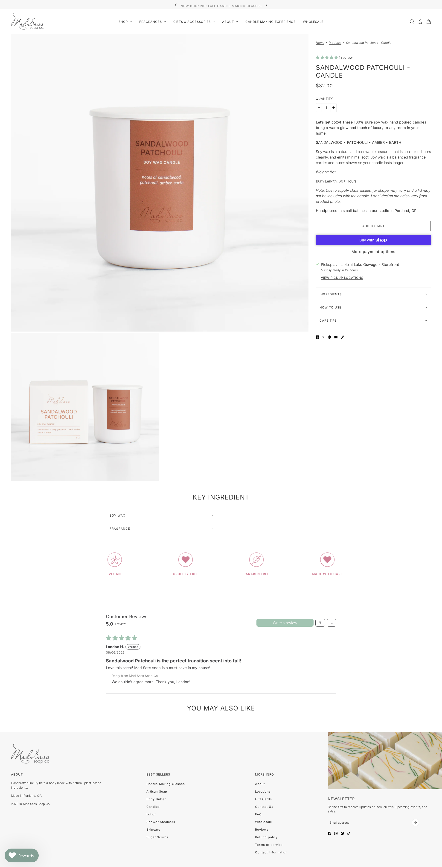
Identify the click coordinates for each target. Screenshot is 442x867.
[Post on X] (323, 337)
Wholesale (263, 822)
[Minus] (319, 107)
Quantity (324, 98)
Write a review (285, 622)
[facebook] (329, 833)
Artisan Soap (156, 791)
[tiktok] (348, 833)
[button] (327, 57)
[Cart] (428, 21)
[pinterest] (342, 833)
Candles (153, 806)
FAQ (258, 814)
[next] (266, 4)
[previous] (175, 4)
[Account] (420, 21)
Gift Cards (263, 799)
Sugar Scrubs (157, 837)
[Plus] (334, 107)
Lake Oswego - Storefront (376, 264)
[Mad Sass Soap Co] (27, 21)
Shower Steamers (160, 822)
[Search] (412, 21)
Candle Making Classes (165, 784)
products (335, 42)
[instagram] (335, 833)
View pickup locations (342, 277)
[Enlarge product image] (159, 183)
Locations (263, 791)
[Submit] (415, 822)
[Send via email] (335, 337)
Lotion (151, 814)
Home (320, 42)
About (260, 784)
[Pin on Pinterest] (329, 337)
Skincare (153, 829)
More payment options (373, 251)
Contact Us (264, 806)
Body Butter (156, 799)
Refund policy (266, 837)
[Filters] (320, 623)
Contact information (271, 852)
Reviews (262, 829)
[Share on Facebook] (317, 337)
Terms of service (269, 844)
